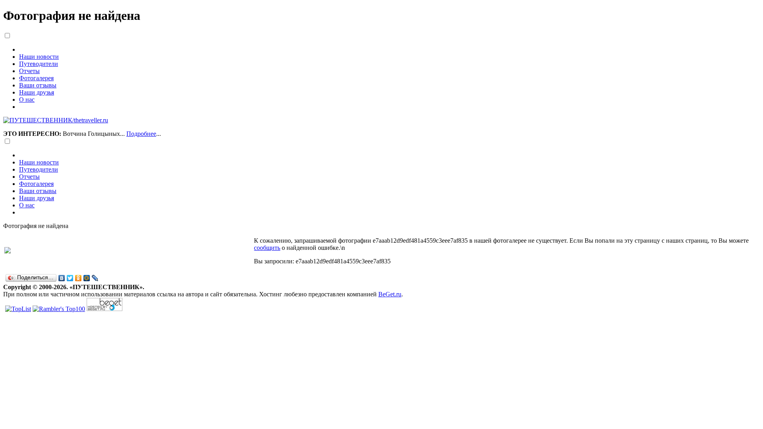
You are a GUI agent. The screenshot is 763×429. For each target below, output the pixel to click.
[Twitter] (70, 278)
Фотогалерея (36, 78)
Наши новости (39, 56)
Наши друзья (36, 92)
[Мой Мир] (87, 278)
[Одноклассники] (78, 278)
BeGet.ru (389, 294)
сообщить (267, 247)
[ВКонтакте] (62, 278)
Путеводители (38, 63)
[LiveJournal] (95, 278)
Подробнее (141, 133)
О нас (27, 99)
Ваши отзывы (37, 85)
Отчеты (29, 71)
